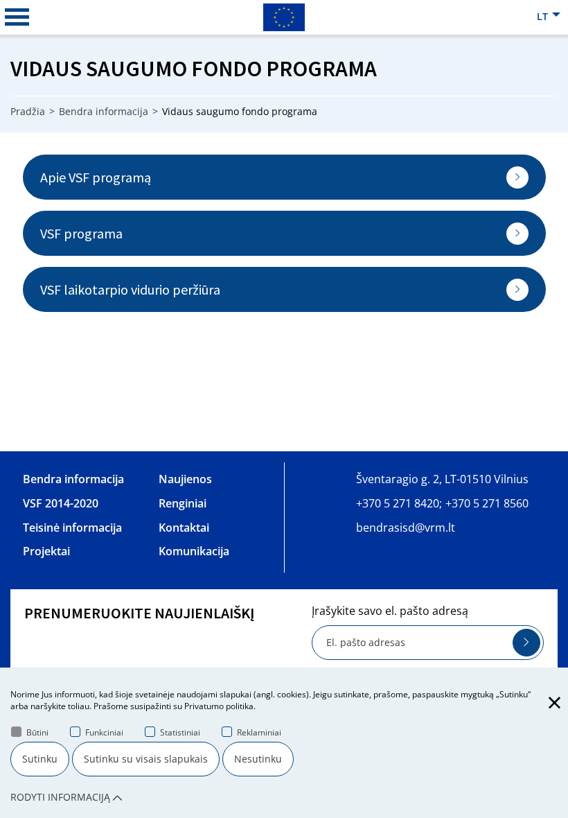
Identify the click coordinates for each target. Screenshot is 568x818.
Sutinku (39, 758)
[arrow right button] (526, 642)
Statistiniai (180, 732)
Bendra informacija (103, 111)
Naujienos (185, 479)
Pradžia (27, 111)
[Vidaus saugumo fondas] (284, 17)
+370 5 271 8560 (487, 503)
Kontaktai (184, 527)
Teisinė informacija (72, 527)
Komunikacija (194, 551)
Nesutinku (258, 758)
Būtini (37, 732)
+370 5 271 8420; (399, 503)
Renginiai (182, 503)
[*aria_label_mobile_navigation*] (17, 17)
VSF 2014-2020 (60, 503)
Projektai (46, 551)
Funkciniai (104, 732)
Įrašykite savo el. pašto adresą (390, 610)
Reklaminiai (259, 732)
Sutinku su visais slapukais (146, 758)
